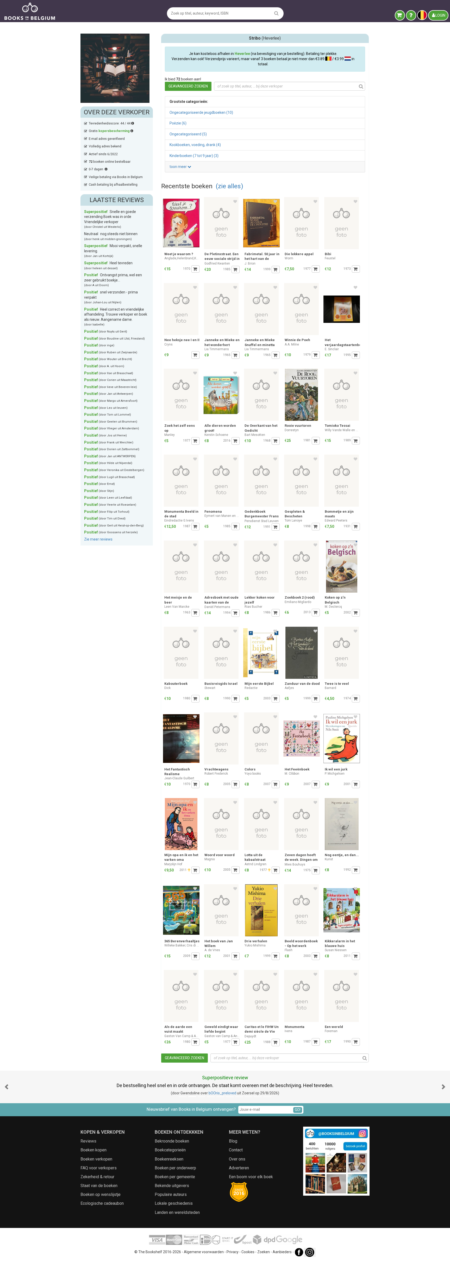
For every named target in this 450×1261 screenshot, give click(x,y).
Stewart (209, 688)
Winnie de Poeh (297, 340)
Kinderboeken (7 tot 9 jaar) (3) (194, 156)
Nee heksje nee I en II (181, 340)
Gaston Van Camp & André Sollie (181, 1036)
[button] (6, 1087)
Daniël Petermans (217, 607)
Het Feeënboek (297, 769)
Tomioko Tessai (337, 426)
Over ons (237, 1159)
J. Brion (250, 263)
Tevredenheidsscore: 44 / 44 (110, 123)
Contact (236, 1149)
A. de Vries (212, 950)
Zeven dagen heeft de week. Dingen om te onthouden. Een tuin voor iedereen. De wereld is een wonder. (301, 858)
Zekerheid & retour (97, 1176)
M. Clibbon (292, 773)
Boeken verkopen (96, 1159)
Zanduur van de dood (302, 684)
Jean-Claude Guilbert (179, 778)
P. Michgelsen (335, 773)
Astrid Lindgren (255, 864)
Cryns (168, 344)
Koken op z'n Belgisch (335, 599)
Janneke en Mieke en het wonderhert (222, 342)
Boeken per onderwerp (175, 1167)
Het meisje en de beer (178, 599)
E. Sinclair (332, 349)
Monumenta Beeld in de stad (181, 514)
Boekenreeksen (169, 1159)
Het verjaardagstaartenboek (342, 342)
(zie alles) (229, 186)
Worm (289, 258)
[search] (276, 13)
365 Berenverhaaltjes (181, 941)
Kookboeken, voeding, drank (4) (195, 145)
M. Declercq (333, 606)
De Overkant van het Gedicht (261, 428)
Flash (288, 950)
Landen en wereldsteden (177, 1212)
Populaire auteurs (171, 1194)
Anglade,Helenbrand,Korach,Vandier (181, 258)
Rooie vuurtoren (298, 426)
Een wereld (334, 1027)
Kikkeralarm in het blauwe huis (340, 943)
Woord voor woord (219, 855)
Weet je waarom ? (178, 254)
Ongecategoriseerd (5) (188, 134)
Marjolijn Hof (173, 864)
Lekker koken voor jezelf (260, 599)
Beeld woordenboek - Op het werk (301, 943)
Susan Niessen (336, 950)
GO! (298, 1110)
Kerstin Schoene (216, 435)
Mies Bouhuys (295, 864)
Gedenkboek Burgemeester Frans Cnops (262, 514)
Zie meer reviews (98, 539)
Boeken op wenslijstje (100, 1194)
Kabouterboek (176, 684)
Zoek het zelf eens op (179, 428)
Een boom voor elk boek (251, 1176)
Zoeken (263, 1252)
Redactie (251, 688)
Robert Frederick (216, 773)
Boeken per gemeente (175, 1176)
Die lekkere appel (299, 254)
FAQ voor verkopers (98, 1167)
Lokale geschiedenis (174, 1203)
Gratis (109, 131)
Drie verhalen (256, 941)
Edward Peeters (336, 520)
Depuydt (250, 1036)
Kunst (329, 859)
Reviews (88, 1141)
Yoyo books (253, 773)
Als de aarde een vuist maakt (178, 1029)
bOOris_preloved (222, 1093)
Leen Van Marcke (176, 606)
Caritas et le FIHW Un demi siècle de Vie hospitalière (262, 1029)
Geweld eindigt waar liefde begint (221, 1029)
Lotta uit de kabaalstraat (255, 857)
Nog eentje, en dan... (342, 855)
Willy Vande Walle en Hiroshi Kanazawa (342, 430)
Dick (167, 688)
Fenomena (213, 511)
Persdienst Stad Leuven (262, 521)
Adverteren (239, 1167)
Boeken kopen (93, 1149)
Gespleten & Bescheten (295, 514)
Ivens (288, 1031)
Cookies (247, 1252)
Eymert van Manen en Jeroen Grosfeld (222, 516)
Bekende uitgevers (172, 1185)
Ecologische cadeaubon (102, 1203)
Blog (233, 1141)
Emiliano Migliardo (298, 602)
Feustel (330, 258)
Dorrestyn (292, 430)
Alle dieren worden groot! (220, 428)
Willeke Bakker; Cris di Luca (181, 945)
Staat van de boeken (98, 1185)
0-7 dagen (97, 169)
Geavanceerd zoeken (188, 86)
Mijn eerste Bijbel (259, 684)
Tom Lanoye (293, 520)
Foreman (331, 1031)
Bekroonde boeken (172, 1141)
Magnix (209, 859)
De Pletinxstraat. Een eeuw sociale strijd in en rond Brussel (222, 257)
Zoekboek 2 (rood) (300, 597)
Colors (250, 769)
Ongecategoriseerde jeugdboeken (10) (201, 112)
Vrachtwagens (216, 769)
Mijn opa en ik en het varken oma (181, 857)
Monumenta (294, 1027)
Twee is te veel (337, 684)
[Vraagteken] (411, 15)
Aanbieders (282, 1252)
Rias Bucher (253, 606)
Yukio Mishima (255, 945)
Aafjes (289, 688)
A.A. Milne (292, 344)
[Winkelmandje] (400, 15)
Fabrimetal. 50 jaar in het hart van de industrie (262, 257)
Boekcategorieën (170, 1149)
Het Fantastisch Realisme (177, 771)
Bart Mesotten (255, 435)
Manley (169, 435)
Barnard (330, 688)
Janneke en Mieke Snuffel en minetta (260, 342)
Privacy (233, 1252)
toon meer (179, 167)
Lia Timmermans (216, 349)
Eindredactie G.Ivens (179, 520)
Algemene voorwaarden (204, 1252)
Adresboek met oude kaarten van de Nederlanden (221, 600)
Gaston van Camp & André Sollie (222, 1036)
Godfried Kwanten (217, 263)
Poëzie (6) (178, 123)
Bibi (328, 254)
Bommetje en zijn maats (339, 514)
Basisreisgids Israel (221, 684)
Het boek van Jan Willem (218, 943)
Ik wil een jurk (336, 769)
